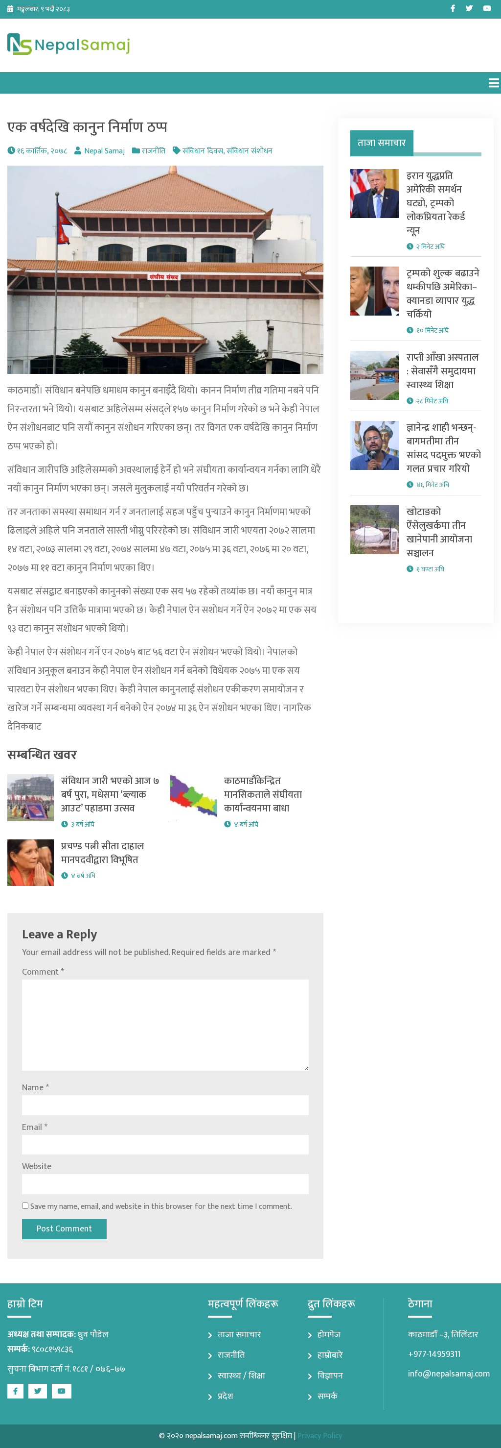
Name (35, 1087)
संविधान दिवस (202, 151)
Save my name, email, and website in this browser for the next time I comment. (161, 1206)
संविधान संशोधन (250, 151)
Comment (43, 972)
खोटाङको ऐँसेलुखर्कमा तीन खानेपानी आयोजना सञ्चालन (439, 533)
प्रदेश (225, 1396)
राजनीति (153, 151)
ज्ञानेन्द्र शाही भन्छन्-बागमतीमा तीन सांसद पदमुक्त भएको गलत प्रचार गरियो (444, 448)
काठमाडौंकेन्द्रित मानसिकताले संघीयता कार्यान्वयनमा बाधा (263, 795)
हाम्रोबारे (330, 1355)
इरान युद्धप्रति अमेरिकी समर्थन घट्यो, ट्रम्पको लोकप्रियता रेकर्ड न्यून (436, 203)
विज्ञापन (330, 1376)
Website (36, 1166)
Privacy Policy (319, 1436)
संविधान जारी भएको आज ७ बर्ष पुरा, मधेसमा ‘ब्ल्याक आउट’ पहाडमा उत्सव (110, 795)
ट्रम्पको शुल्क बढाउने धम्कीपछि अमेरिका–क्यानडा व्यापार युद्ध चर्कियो (443, 294)
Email (34, 1127)
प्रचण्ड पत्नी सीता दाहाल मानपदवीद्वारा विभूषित (102, 853)
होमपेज (329, 1334)
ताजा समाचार (239, 1334)
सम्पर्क (328, 1396)
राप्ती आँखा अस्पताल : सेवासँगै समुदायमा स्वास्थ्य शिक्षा (442, 371)
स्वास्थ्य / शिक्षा (241, 1376)
